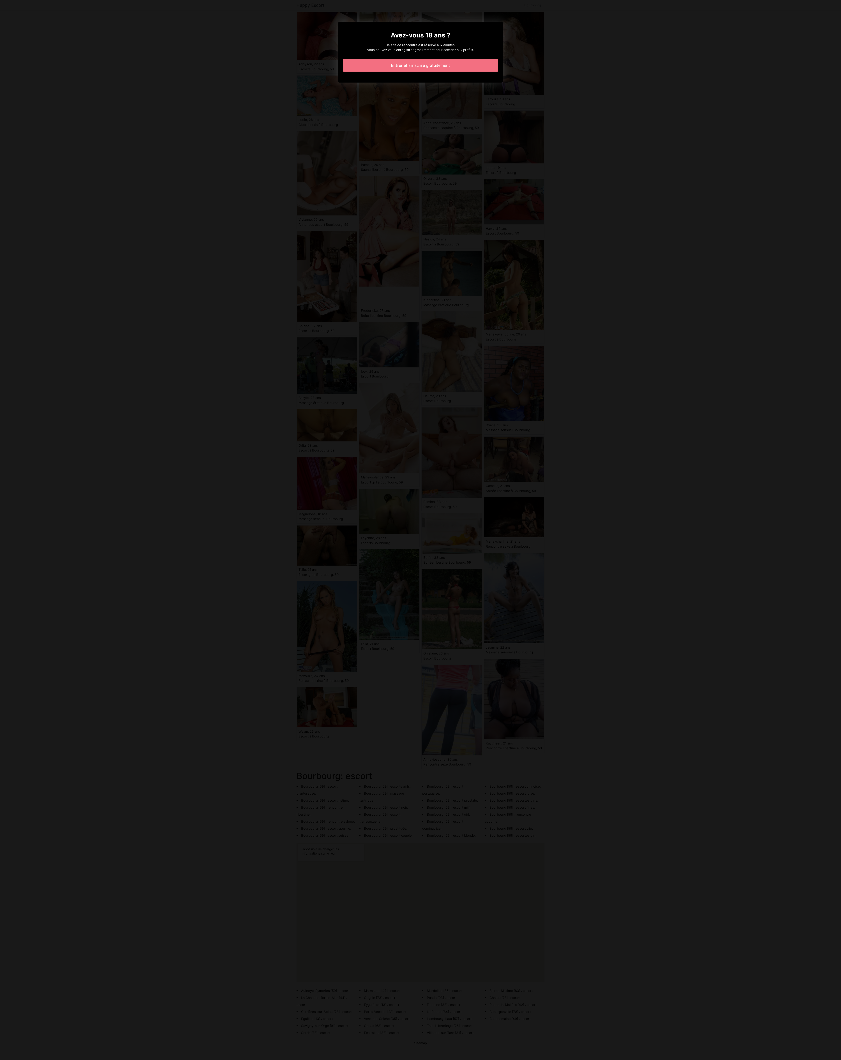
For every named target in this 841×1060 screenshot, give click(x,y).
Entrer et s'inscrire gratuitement (420, 65)
